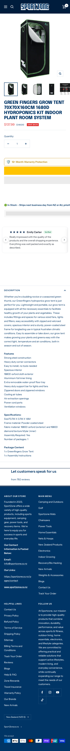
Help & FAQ (10, 674)
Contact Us (44, 587)
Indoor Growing (46, 556)
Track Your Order (47, 593)
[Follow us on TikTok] (42, 700)
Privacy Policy (11, 615)
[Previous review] (5, 240)
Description (12, 290)
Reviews (8, 662)
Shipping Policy (12, 633)
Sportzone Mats (47, 514)
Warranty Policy (12, 692)
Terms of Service (13, 627)
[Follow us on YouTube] (57, 692)
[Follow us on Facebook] (42, 692)
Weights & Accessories (50, 575)
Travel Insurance (12, 686)
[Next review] (64, 240)
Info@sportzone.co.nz (15, 563)
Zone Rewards (11, 680)
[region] (35, 240)
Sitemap (8, 640)
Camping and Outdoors (50, 501)
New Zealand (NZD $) (16, 717)
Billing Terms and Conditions (13, 648)
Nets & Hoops (45, 538)
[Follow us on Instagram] (50, 692)
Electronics (44, 550)
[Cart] (64, 6)
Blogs (41, 581)
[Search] (12, 6)
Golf (40, 507)
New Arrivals (45, 569)
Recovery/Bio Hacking (50, 562)
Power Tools (45, 526)
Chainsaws (44, 520)
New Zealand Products (50, 544)
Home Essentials (47, 532)
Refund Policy (11, 621)
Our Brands (10, 699)
